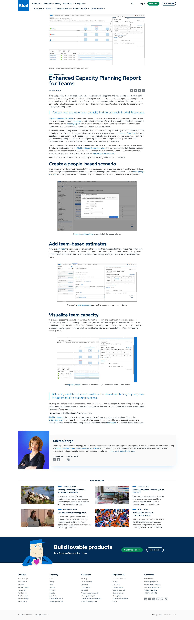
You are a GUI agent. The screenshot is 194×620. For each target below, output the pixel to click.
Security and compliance (120, 598)
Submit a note (148, 579)
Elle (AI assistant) (118, 587)
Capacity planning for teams (61, 118)
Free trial (153, 3)
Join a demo (155, 550)
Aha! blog (38, 8)
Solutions (48, 3)
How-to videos (85, 587)
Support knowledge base (89, 601)
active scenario (84, 305)
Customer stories (118, 593)
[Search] (132, 3)
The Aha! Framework (119, 579)
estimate (61, 249)
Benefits (52, 593)
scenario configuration (125, 133)
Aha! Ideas (21, 584)
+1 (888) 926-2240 (150, 590)
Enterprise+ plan (56, 420)
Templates (84, 590)
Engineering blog (86, 581)
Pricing (58, 3)
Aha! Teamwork (23, 596)
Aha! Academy (22, 601)
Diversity (52, 590)
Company (79, 3)
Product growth (80, 8)
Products (36, 3)
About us (52, 579)
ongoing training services (103, 153)
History (52, 581)
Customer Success (119, 590)
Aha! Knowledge (23, 598)
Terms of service (170, 615)
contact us (111, 422)
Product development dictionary (91, 598)
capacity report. (73, 124)
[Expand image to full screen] (97, 206)
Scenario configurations (83, 234)
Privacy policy (157, 615)
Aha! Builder (21, 590)
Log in (142, 4)
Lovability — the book (56, 601)
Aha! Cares (53, 596)
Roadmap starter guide (88, 596)
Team (51, 584)
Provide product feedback (152, 584)
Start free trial (130, 550)
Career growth (96, 8)
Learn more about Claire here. (122, 451)
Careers (52, 587)
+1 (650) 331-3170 (150, 593)
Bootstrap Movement (56, 598)
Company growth (62, 8)
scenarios (77, 121)
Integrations (116, 584)
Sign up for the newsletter (152, 587)
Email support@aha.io (151, 581)
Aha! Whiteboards (23, 587)
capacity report (73, 384)
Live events (84, 584)
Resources (67, 3)
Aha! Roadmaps (55, 417)
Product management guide (89, 593)
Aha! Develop (22, 593)
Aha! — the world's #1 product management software (78, 448)
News (48, 8)
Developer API (117, 596)
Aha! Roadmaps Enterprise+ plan (91, 148)
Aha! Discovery (23, 581)
